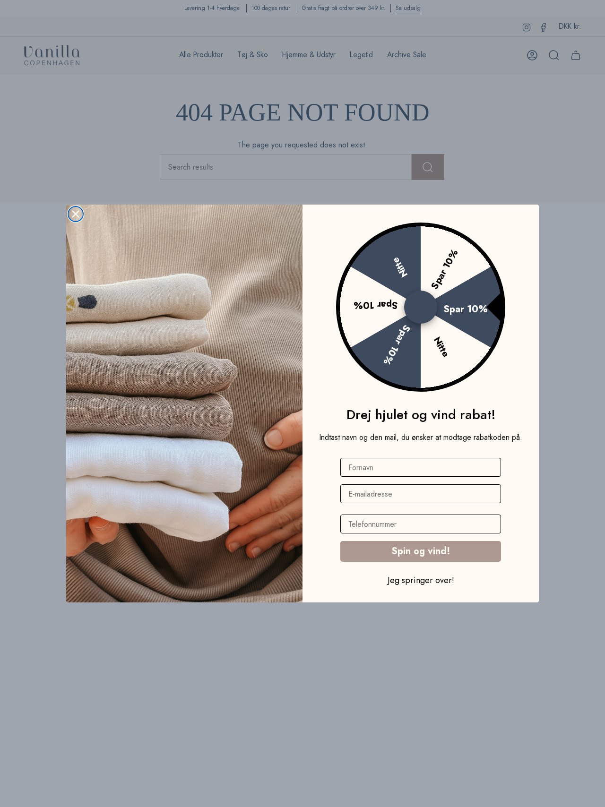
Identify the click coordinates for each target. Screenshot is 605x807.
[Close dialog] (75, 214)
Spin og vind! (420, 551)
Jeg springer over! (421, 580)
